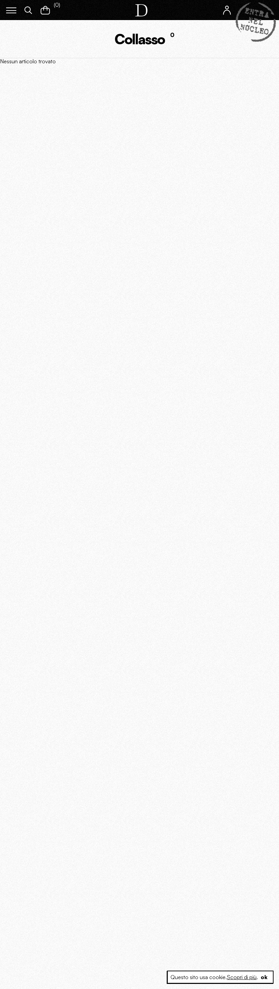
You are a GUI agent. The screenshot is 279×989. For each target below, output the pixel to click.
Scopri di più (242, 977)
